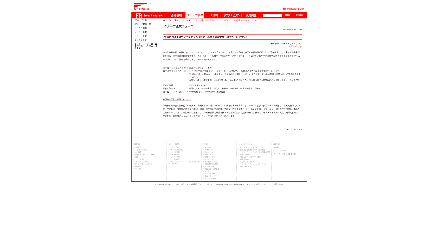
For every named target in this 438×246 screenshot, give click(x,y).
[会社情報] (176, 15)
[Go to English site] (294, 9)
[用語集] (299, 15)
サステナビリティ (245, 144)
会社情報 (136, 144)
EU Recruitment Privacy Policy (240, 184)
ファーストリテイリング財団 (284, 154)
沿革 (136, 157)
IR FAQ (207, 171)
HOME (163, 20)
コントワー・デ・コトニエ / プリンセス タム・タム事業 (145, 46)
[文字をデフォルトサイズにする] (300, 9)
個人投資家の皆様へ (212, 164)
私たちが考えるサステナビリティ (252, 147)
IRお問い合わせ (210, 178)
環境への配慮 (245, 154)
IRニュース (209, 152)
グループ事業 (173, 20)
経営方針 (208, 147)
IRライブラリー (210, 159)
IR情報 (205, 144)
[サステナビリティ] (232, 15)
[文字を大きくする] (298, 9)
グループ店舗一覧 (142, 24)
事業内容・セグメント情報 (144, 154)
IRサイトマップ (210, 176)
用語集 (276, 147)
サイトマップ (268, 184)
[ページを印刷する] (303, 9)
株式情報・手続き (211, 162)
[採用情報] (250, 15)
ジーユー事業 (140, 32)
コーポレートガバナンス (181, 184)
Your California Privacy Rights (222, 184)
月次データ (209, 157)
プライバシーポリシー (205, 184)
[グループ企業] (194, 15)
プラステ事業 (140, 40)
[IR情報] (213, 15)
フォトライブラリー (142, 162)
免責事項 (194, 184)
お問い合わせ (278, 184)
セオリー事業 (140, 36)
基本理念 (138, 147)
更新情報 (138, 166)
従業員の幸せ (245, 159)
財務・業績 (209, 154)
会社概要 (138, 152)
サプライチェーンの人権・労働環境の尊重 (255, 152)
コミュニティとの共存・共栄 (250, 157)
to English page (295, 46)
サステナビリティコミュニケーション (253, 164)
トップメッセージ (141, 150)
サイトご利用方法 (256, 184)
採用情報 (276, 144)
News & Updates (245, 166)
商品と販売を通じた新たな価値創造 (252, 150)
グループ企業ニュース (144, 20)
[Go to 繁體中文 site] (286, 9)
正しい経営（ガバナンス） (144, 164)
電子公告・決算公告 (212, 169)
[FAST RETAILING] (141, 9)
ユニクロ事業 (140, 28)
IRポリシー (209, 150)
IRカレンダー (209, 166)
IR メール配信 (210, 174)
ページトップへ (296, 129)
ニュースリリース (141, 159)
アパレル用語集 (280, 151)
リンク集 (138, 169)
